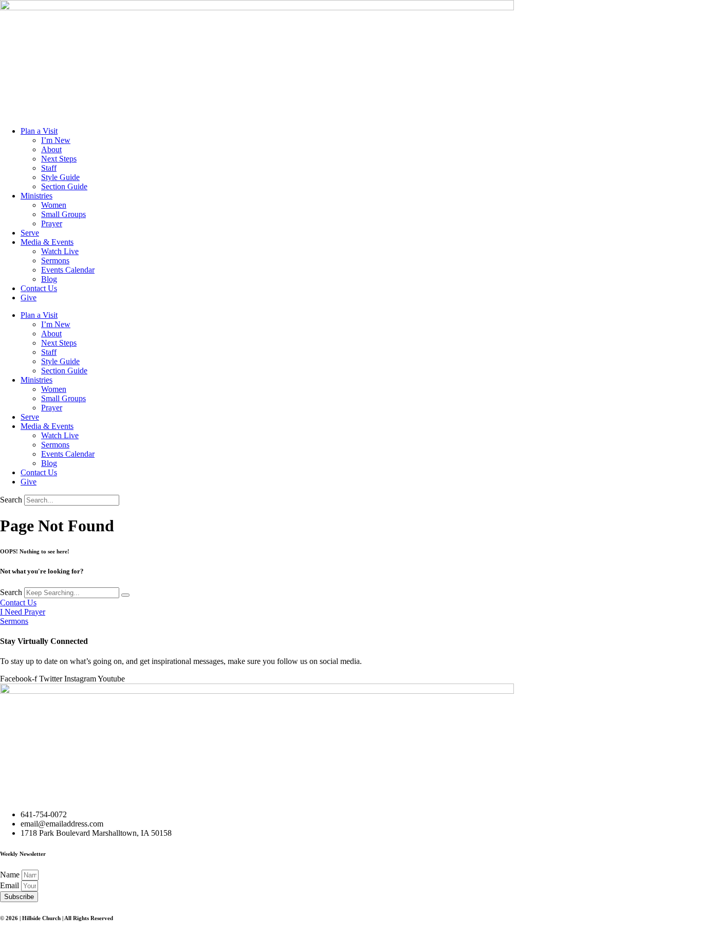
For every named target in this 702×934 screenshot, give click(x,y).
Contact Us (39, 288)
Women (53, 205)
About (51, 149)
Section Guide (64, 186)
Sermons (55, 260)
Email (10, 885)
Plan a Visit (39, 131)
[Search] (125, 595)
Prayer (51, 223)
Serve (30, 232)
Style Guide (60, 177)
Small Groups (63, 214)
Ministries (36, 195)
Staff (49, 168)
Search (11, 499)
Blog (49, 279)
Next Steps (59, 158)
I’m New (55, 140)
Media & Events (47, 242)
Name (11, 874)
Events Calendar (68, 269)
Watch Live (60, 251)
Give (28, 297)
